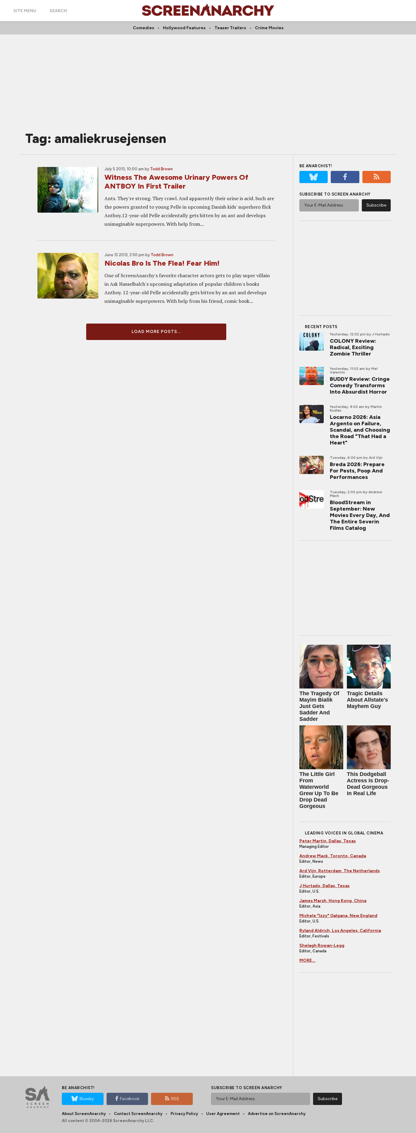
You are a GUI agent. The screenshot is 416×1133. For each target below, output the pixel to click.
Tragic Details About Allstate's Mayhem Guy (367, 699)
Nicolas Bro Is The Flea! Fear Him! (162, 263)
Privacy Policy (184, 1113)
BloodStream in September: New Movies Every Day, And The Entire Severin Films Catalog (360, 515)
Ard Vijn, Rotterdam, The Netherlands (339, 870)
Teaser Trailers (230, 27)
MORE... (307, 960)
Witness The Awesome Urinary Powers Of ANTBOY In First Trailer (176, 181)
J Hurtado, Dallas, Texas (324, 885)
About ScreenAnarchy (84, 1113)
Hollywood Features (184, 27)
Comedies (143, 27)
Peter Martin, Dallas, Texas (327, 841)
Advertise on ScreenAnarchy (276, 1113)
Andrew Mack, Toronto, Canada (332, 856)
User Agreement (223, 1113)
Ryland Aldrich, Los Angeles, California (340, 930)
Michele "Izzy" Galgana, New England (338, 915)
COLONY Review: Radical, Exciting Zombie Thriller (353, 347)
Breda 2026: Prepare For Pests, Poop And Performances (357, 470)
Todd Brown (161, 169)
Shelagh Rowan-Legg (321, 945)
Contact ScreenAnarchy (138, 1113)
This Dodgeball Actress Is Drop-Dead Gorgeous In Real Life (368, 783)
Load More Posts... (156, 331)
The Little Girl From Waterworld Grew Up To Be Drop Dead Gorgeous (318, 790)
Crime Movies (269, 27)
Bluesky (86, 1098)
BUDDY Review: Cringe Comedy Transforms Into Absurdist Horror (360, 385)
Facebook (129, 1098)
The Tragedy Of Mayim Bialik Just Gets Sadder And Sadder (319, 706)
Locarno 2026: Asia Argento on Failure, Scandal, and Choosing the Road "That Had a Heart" (360, 430)
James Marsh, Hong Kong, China (332, 900)
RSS (175, 1098)
